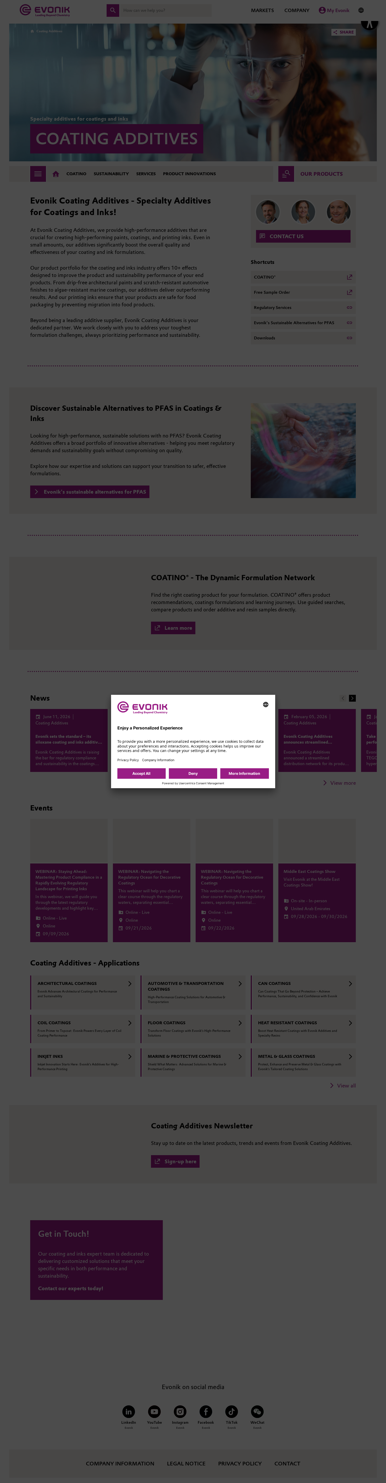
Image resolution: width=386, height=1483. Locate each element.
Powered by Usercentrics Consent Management (193, 783)
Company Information (158, 760)
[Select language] (266, 704)
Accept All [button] (141, 773)
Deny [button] (193, 773)
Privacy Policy (128, 760)
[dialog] (193, 741)
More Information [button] (244, 773)
